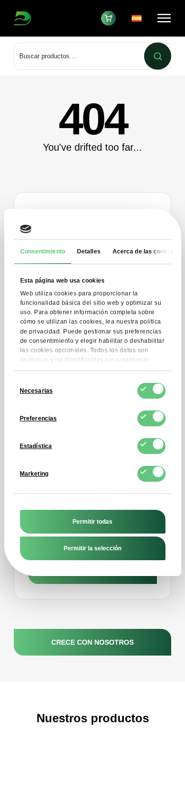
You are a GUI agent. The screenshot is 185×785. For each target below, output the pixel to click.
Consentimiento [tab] (42, 251)
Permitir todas (92, 521)
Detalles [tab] (88, 251)
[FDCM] (47, 18)
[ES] (139, 18)
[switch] (151, 418)
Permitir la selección (92, 548)
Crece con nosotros (92, 642)
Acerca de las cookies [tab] (144, 251)
